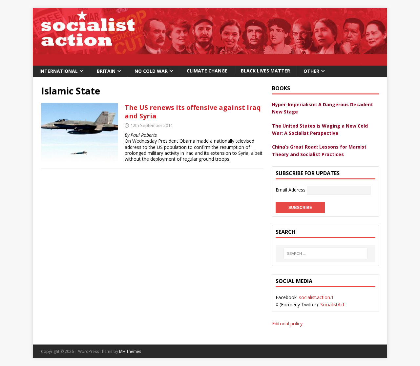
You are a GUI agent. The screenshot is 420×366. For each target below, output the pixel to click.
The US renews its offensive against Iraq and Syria (193, 111)
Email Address (291, 190)
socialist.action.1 (316, 297)
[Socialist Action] (210, 62)
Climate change (207, 71)
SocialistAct (332, 304)
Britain (106, 71)
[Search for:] (325, 253)
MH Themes (130, 351)
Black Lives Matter (265, 71)
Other (311, 71)
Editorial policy (287, 323)
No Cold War (151, 71)
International (58, 71)
